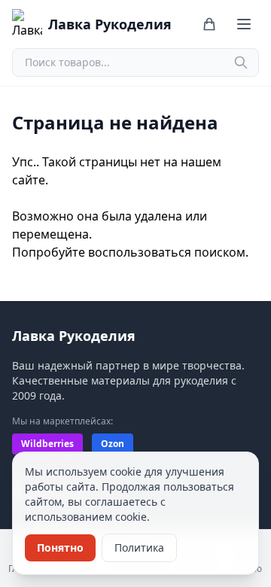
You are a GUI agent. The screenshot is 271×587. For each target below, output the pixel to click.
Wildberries (47, 443)
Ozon (112, 443)
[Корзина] (209, 24)
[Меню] (244, 24)
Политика (139, 547)
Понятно (60, 547)
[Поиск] (241, 62)
